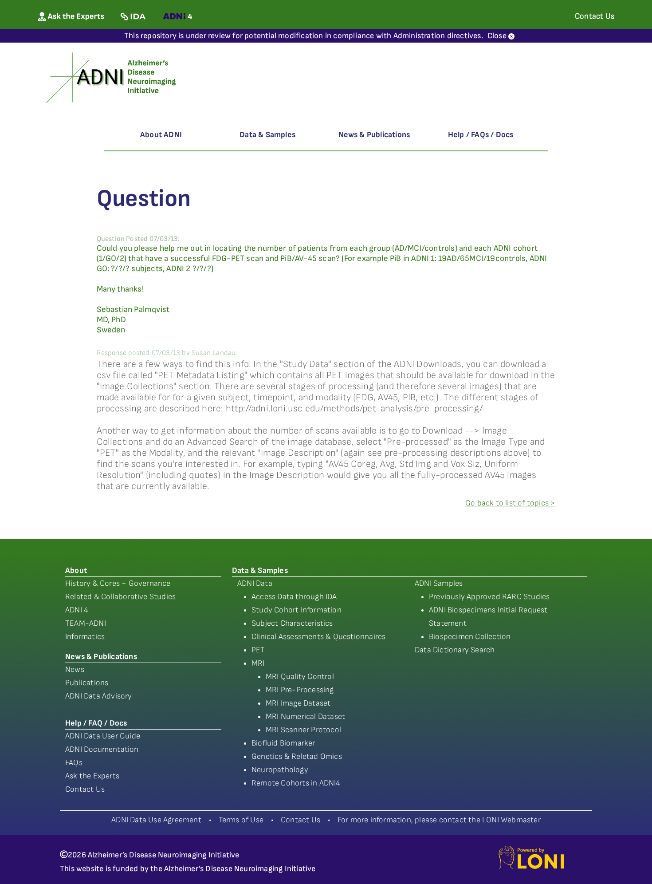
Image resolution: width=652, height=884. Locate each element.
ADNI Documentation (102, 749)
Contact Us (85, 789)
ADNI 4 (76, 610)
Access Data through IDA (294, 596)
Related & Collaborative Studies (120, 596)
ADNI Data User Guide (102, 736)
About (76, 570)
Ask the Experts (92, 776)
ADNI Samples (439, 583)
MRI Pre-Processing (300, 690)
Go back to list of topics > (510, 503)
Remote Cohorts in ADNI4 (296, 783)
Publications (86, 682)
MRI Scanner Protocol (303, 729)
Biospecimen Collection (470, 636)
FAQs (73, 762)
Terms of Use (241, 820)
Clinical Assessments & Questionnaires (318, 636)
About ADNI (161, 134)
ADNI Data (254, 583)
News (74, 669)
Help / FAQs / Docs (481, 134)
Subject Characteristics (292, 623)
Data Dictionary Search (455, 650)
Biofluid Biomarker (283, 743)
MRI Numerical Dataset (305, 716)
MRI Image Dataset (298, 703)
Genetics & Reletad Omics (296, 756)
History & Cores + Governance (118, 583)
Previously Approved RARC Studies (489, 596)
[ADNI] (112, 76)
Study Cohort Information (296, 610)
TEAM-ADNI (85, 623)
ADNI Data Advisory (98, 696)
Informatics (85, 636)
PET (258, 650)
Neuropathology (279, 769)
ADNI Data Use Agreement (156, 820)
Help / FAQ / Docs (96, 723)
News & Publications (374, 134)
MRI (258, 663)
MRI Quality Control (300, 676)
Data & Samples (267, 134)
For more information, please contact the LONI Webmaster (439, 820)
